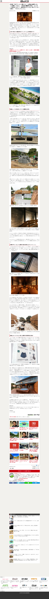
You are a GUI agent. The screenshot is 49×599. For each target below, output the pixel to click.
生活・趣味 (12, 468)
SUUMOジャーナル (35, 10)
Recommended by (33, 465)
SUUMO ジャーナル (35, 468)
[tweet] (19, 483)
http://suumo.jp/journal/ (23, 478)
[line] (28, 483)
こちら (23, 480)
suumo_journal (20, 479)
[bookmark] (36, 483)
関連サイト (3, 577)
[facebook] (13, 483)
